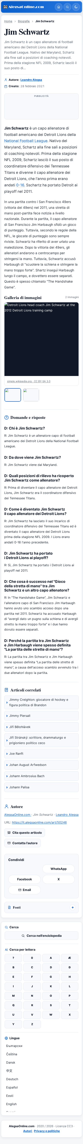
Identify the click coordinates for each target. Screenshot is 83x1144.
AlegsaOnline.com (17, 815)
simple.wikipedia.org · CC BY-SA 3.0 (28, 381)
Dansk (10, 1062)
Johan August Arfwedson (27, 765)
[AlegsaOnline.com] (27, 7)
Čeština (11, 1054)
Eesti (9, 1096)
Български (14, 1046)
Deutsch (12, 1079)
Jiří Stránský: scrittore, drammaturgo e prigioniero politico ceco (37, 740)
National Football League (25, 141)
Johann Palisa (19, 787)
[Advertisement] (41, 108)
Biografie (24, 21)
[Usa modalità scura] (76, 7)
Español (12, 1087)
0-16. (20, 185)
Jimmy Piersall (19, 716)
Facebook (24, 879)
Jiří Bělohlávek (19, 727)
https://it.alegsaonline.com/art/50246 (39, 822)
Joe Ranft (16, 753)
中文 (9, 1071)
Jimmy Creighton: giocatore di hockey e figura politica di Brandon (38, 702)
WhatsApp (59, 869)
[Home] (59, 7)
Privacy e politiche (47, 1131)
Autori (27, 1131)
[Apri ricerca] (67, 7)
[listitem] (12, 395)
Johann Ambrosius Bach (26, 776)
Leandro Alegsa (31, 80)
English (11, 1104)
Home (8, 21)
